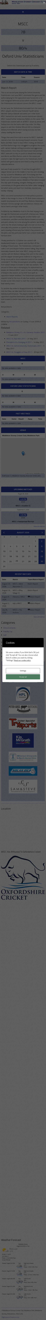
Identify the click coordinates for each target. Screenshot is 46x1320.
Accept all (23, 676)
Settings (23, 670)
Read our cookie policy (22, 660)
